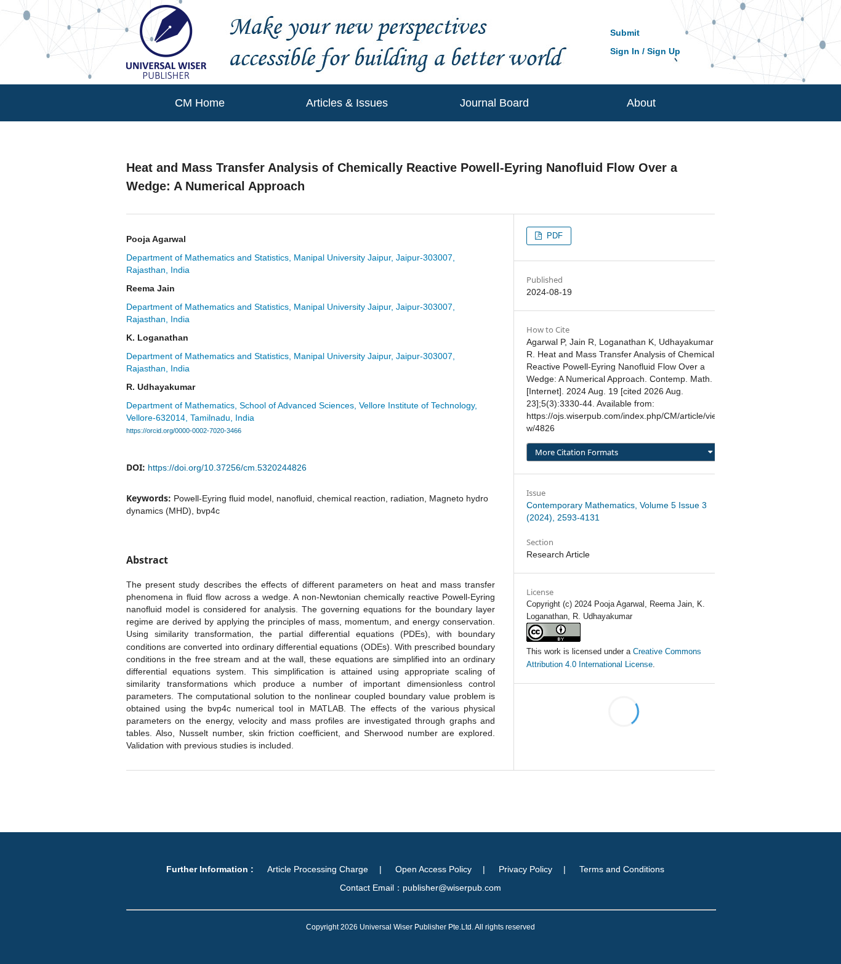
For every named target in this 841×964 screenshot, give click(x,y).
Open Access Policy (433, 869)
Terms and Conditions (621, 869)
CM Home (200, 103)
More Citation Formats (576, 452)
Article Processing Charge (317, 869)
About (641, 103)
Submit (625, 33)
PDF (553, 235)
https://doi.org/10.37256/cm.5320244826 (227, 467)
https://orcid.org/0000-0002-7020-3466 (183, 430)
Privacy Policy (525, 869)
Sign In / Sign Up (645, 51)
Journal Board (494, 103)
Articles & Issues (347, 103)
